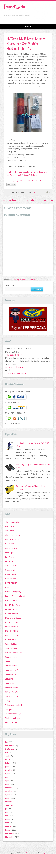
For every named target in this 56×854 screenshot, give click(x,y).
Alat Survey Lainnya (13, 535)
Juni (6, 742)
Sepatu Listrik (11, 657)
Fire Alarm (9, 557)
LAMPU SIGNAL (37, 192)
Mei (6, 752)
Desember (9, 745)
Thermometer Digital (14, 713)
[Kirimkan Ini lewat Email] (7, 184)
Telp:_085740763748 (14, 355)
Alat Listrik (9, 526)
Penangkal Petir (11, 635)
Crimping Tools (11, 548)
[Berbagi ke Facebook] (15, 184)
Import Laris (14, 6)
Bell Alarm (9, 544)
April (7, 756)
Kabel (7, 587)
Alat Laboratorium (13, 522)
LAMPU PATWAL (12, 605)
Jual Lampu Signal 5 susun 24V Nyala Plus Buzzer (26, 181)
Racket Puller (10, 639)
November (9, 787)
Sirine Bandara (11, 666)
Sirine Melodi (10, 679)
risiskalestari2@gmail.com (16, 373)
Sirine (7, 661)
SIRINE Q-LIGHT (12, 696)
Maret (7, 759)
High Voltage (10, 578)
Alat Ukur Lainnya (12, 539)
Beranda (30, 200)
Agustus (8, 773)
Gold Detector (11, 565)
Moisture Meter (11, 626)
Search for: (9, 285)
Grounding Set (11, 570)
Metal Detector (11, 622)
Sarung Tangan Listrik (14, 652)
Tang (7, 700)
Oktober (8, 770)
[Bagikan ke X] (12, 184)
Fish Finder (9, 561)
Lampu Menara (11, 600)
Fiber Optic (9, 552)
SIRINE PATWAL (12, 692)
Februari (8, 763)
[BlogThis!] (10, 184)
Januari (8, 766)
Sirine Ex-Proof (11, 670)
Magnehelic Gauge (13, 618)
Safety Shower (11, 648)
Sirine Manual (11, 674)
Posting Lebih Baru (11, 200)
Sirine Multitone (11, 687)
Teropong (9, 709)
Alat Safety (9, 531)
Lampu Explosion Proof (15, 596)
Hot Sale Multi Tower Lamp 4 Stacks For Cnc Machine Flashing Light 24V (26, 43)
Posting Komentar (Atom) (24, 279)
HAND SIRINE (11, 574)
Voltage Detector (12, 722)
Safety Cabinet (11, 644)
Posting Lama (47, 200)
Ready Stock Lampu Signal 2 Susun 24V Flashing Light (28, 172)
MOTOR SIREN (11, 631)
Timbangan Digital (13, 718)
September (9, 749)
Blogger (44, 853)
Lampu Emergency (13, 591)
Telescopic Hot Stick (13, 705)
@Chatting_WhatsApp (14, 367)
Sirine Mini (9, 683)
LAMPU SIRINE (11, 613)
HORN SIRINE (11, 583)
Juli (6, 808)
